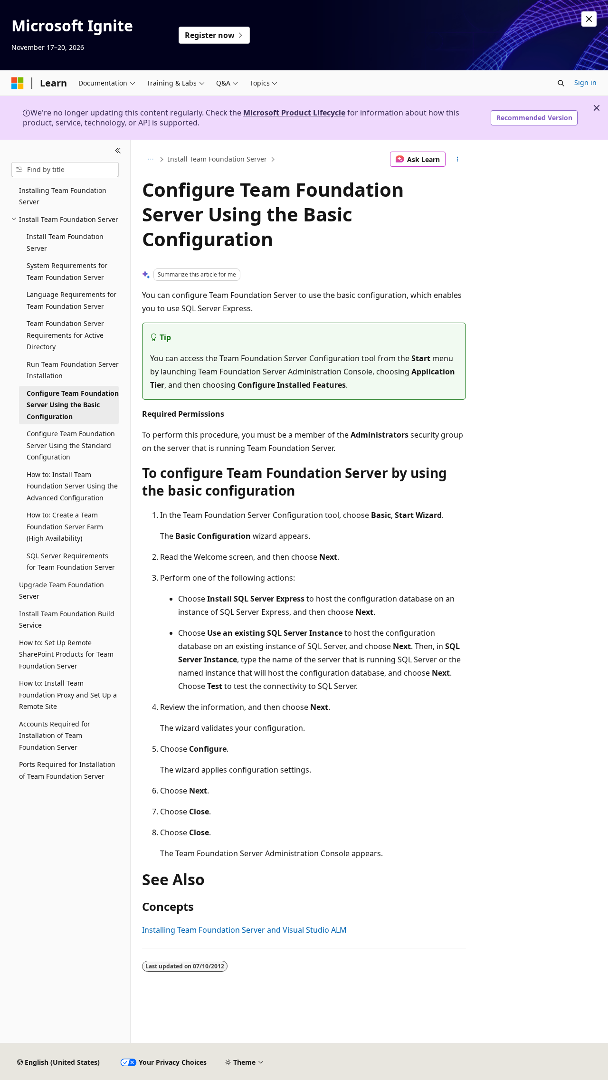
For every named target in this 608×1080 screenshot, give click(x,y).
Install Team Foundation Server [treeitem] (65, 242)
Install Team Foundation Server (217, 158)
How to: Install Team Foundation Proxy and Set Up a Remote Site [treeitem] (68, 695)
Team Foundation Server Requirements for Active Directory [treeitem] (65, 335)
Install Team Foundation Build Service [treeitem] (66, 619)
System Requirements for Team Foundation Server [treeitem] (67, 271)
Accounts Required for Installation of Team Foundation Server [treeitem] (54, 735)
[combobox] (65, 169)
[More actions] (457, 159)
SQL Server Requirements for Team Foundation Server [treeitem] (71, 561)
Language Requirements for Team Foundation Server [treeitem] (71, 300)
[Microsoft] (17, 83)
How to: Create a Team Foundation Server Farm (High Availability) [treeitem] (65, 526)
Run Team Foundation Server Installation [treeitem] (73, 370)
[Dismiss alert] (589, 19)
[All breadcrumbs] (150, 159)
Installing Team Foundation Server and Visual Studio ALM (244, 930)
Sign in (585, 82)
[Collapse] (118, 151)
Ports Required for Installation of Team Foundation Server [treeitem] (67, 770)
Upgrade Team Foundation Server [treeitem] (61, 590)
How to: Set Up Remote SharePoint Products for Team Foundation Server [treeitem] (66, 654)
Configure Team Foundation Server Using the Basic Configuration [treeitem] (73, 405)
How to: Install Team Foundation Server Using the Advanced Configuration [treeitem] (72, 486)
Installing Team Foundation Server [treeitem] (62, 196)
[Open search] (560, 83)
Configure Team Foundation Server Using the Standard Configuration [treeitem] (71, 445)
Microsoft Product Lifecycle (294, 112)
